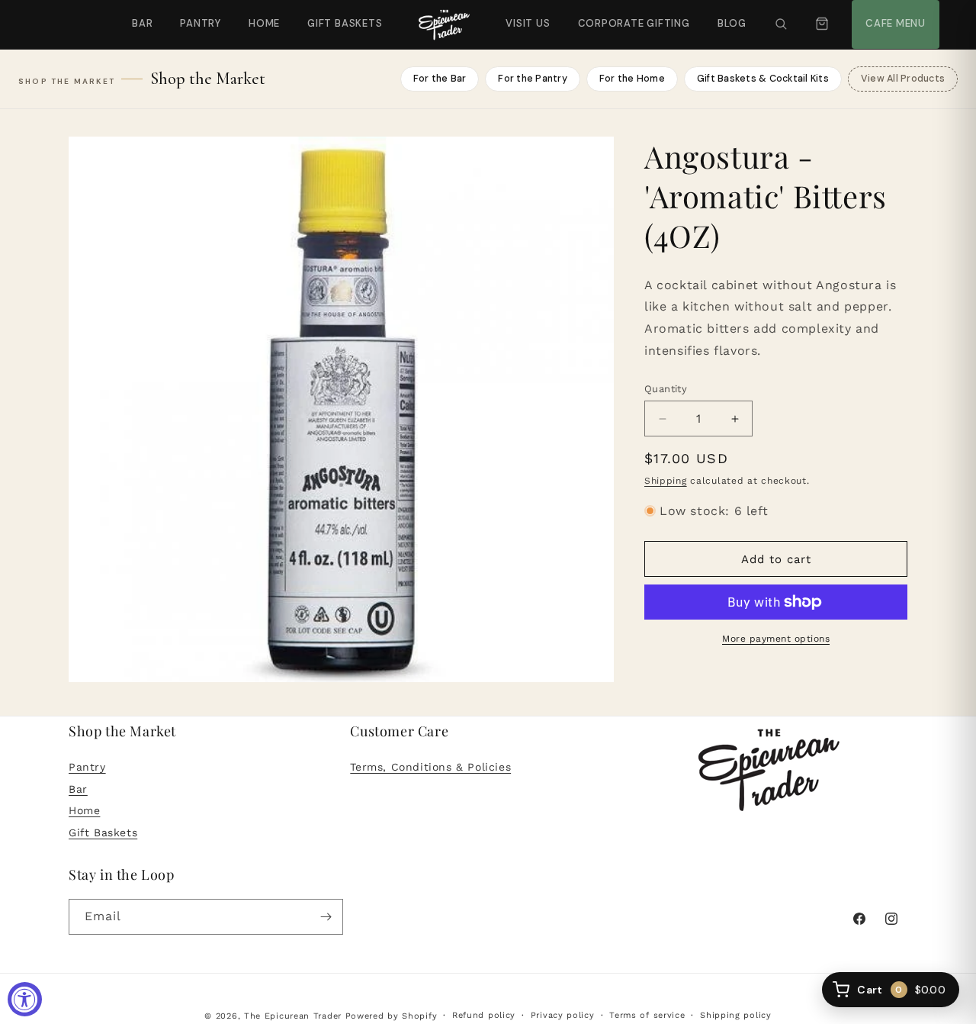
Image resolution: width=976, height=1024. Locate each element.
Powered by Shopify (391, 1016)
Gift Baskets (344, 23)
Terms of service (647, 1015)
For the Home (632, 78)
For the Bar (440, 78)
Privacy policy (563, 1015)
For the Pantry (532, 78)
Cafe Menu (894, 15)
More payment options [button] (776, 638)
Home (264, 23)
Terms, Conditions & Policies (430, 766)
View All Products (903, 78)
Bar (142, 23)
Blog (732, 23)
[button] (780, 24)
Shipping (665, 480)
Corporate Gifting (627, 15)
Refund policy (483, 1015)
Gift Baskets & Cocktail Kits (763, 78)
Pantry (200, 23)
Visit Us (526, 15)
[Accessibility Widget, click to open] (25, 999)
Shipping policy (736, 1015)
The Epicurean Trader (293, 1016)
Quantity (665, 388)
